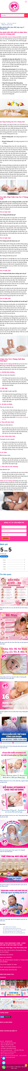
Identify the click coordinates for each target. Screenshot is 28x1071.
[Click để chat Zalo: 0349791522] (4, 1063)
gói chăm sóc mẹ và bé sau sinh (8, 1052)
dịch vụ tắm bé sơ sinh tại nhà (8, 1057)
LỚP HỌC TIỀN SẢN (19, 1050)
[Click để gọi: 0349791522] (4, 1067)
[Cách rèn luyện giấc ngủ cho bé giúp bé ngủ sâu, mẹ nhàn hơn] (14, 917)
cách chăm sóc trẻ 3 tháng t (9, 926)
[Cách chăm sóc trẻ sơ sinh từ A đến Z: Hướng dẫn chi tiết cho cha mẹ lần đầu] (14, 675)
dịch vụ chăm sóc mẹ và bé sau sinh (9, 1055)
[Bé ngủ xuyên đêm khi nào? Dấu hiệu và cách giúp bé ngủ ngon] (14, 640)
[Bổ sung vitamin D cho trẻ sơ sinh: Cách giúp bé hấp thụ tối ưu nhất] (14, 814)
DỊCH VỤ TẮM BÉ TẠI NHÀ (7, 1044)
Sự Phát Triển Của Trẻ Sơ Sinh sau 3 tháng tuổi (14, 929)
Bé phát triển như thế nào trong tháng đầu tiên (14, 932)
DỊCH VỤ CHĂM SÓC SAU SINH (8, 1043)
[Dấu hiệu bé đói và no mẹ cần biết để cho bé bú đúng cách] (14, 606)
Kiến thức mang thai (7, 974)
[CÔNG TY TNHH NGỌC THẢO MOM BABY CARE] (14, 6)
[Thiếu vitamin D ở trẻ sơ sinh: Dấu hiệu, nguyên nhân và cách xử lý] (14, 779)
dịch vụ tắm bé (22, 1055)
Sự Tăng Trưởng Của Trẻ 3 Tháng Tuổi (12, 931)
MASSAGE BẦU (8, 1041)
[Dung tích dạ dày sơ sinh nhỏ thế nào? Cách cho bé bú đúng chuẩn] (14, 883)
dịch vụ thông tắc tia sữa (6, 1050)
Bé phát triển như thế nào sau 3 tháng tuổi (12, 28)
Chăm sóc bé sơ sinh (7, 24)
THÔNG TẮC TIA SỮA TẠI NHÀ (8, 1046)
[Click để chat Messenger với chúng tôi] (4, 1058)
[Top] (26, 1065)
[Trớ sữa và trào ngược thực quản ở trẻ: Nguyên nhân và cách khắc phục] (14, 848)
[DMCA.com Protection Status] (5, 1017)
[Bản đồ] (14, 1010)
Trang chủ (3, 23)
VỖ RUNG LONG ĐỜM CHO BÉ (8, 1048)
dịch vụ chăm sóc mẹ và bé (7, 1053)
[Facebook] (14, 996)
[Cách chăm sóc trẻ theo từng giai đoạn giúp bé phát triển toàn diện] (14, 744)
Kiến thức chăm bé (11, 23)
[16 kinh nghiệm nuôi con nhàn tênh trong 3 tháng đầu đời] (14, 710)
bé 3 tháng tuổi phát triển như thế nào (12, 928)
